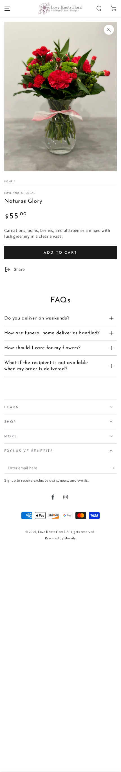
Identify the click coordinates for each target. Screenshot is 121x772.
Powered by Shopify (60, 639)
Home (8, 181)
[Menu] (7, 8)
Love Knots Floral (19, 193)
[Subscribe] (113, 569)
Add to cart (60, 354)
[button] (99, 8)
